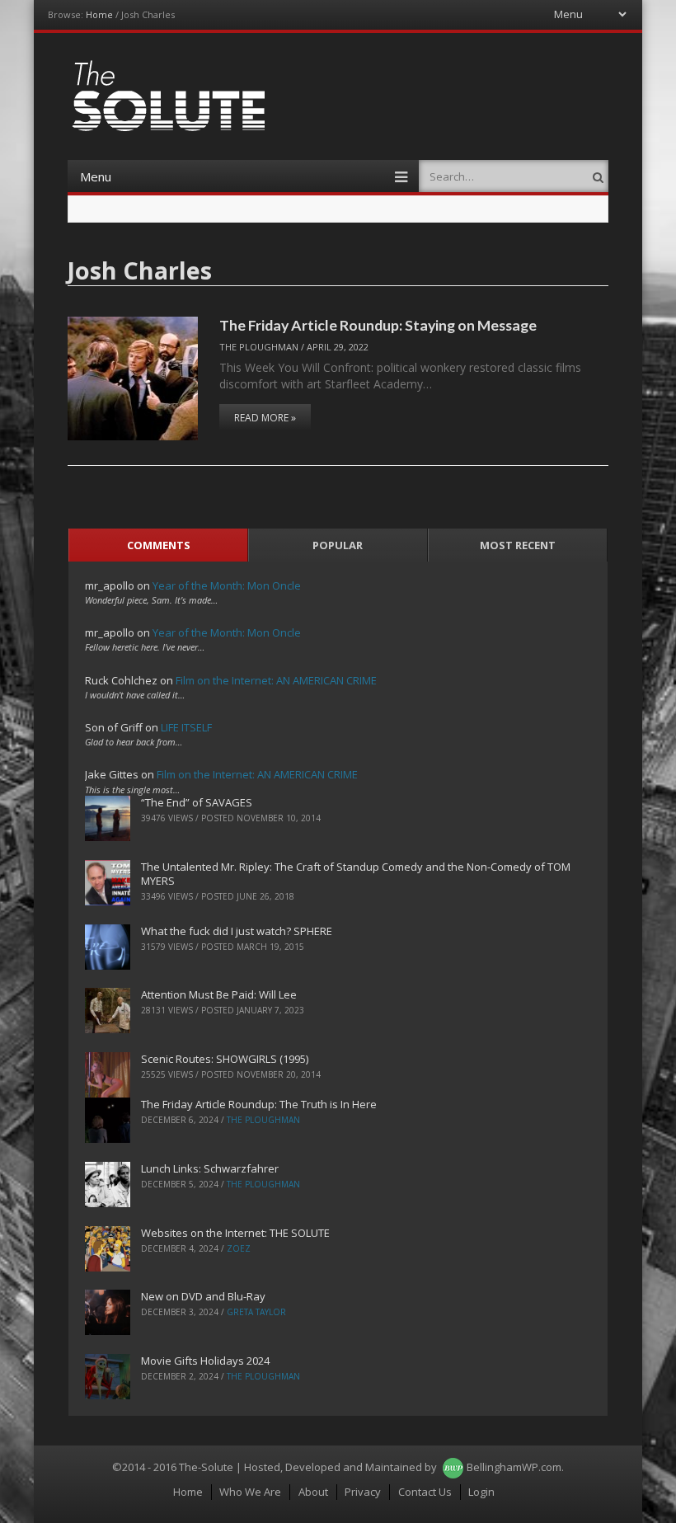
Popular (337, 545)
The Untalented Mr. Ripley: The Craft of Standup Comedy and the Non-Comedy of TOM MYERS (355, 873)
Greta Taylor (256, 1312)
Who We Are (250, 1491)
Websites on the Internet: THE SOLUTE (235, 1232)
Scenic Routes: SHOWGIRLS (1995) (224, 1058)
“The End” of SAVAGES (196, 802)
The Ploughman (258, 347)
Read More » (265, 418)
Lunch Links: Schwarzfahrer (210, 1168)
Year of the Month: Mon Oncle (227, 585)
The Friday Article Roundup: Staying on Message (378, 325)
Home (99, 14)
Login (481, 1491)
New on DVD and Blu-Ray (203, 1296)
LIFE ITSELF (186, 727)
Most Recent (518, 545)
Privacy (363, 1491)
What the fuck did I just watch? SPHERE (236, 931)
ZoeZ (239, 1248)
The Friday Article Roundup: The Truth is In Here (259, 1104)
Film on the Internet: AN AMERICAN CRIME (276, 680)
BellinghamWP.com (514, 1467)
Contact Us (425, 1491)
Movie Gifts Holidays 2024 (205, 1360)
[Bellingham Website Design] (453, 1467)
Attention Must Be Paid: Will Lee (219, 994)
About (313, 1491)
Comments (158, 545)
